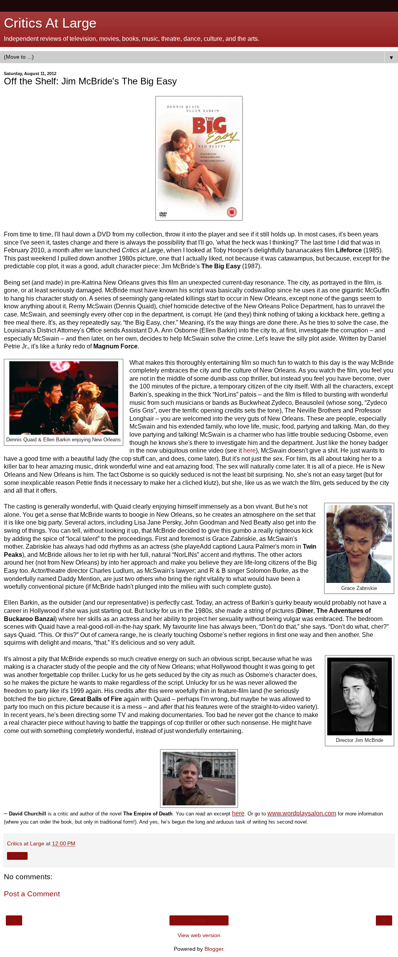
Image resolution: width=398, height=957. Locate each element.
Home (199, 920)
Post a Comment (32, 894)
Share (17, 856)
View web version (199, 935)
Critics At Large (50, 23)
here (249, 450)
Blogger (213, 949)
